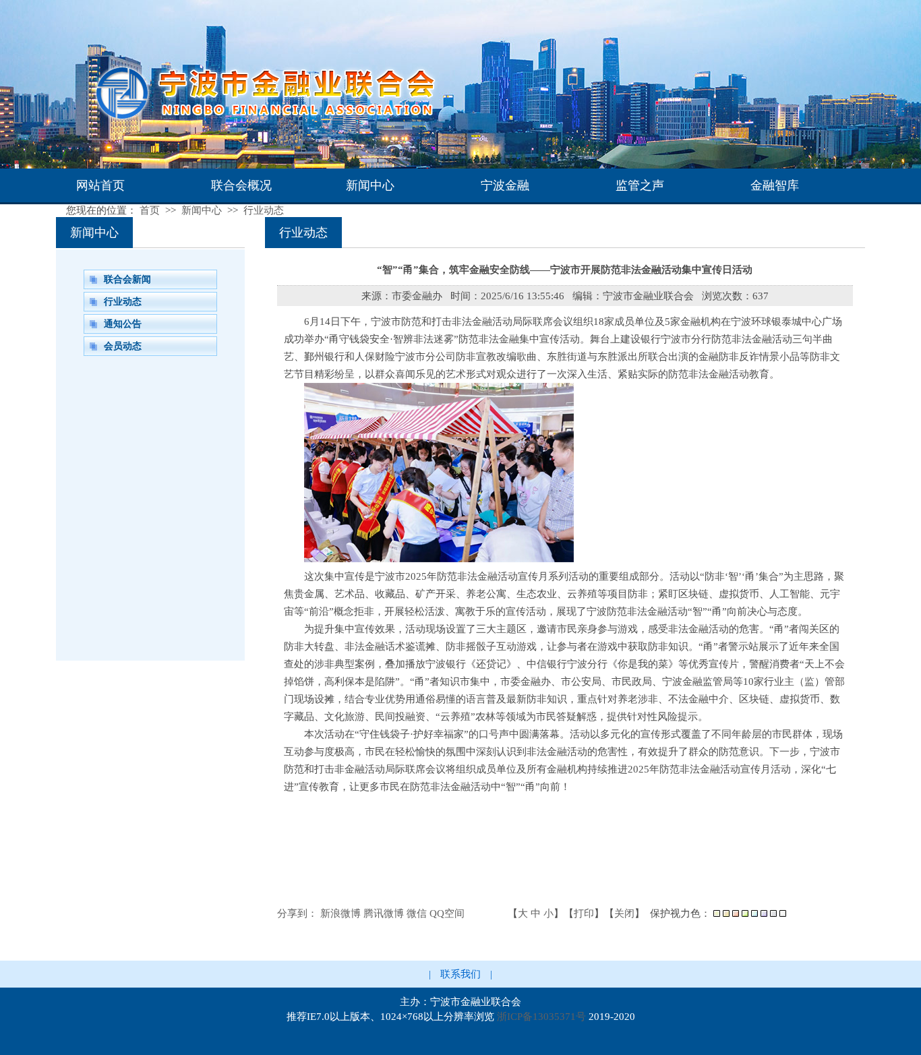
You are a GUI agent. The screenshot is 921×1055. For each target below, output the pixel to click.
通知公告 (123, 324)
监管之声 (640, 185)
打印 (584, 913)
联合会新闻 (127, 279)
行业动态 (263, 210)
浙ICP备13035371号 (541, 1016)
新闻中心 (370, 185)
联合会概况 (241, 185)
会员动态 (123, 346)
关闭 (624, 913)
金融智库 (774, 185)
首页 (150, 210)
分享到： (297, 913)
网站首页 (100, 185)
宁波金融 (505, 185)
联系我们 (460, 974)
